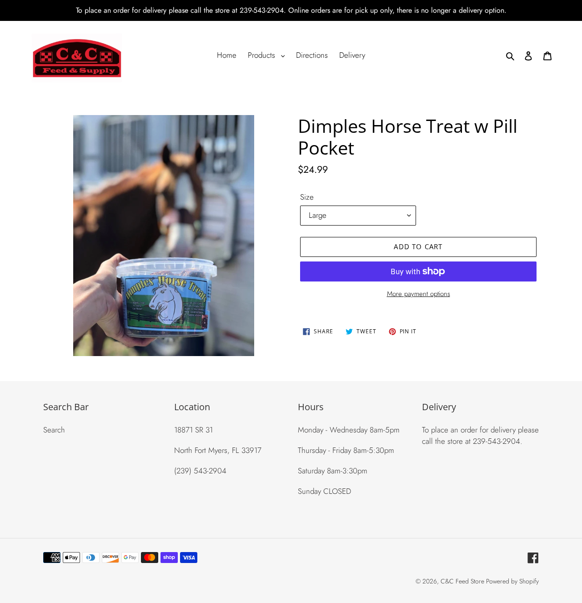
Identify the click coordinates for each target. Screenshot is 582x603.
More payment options (418, 294)
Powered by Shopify (512, 581)
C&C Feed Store (463, 581)
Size (307, 196)
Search (54, 429)
